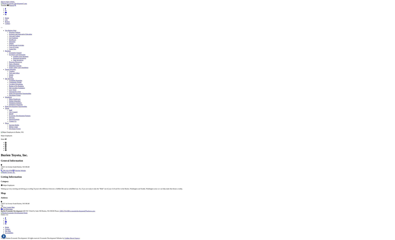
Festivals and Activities (16, 45)
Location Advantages (16, 84)
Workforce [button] (8, 97)
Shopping (12, 42)
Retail (11, 77)
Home (7, 18)
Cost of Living (14, 47)
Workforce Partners (15, 103)
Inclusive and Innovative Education (20, 34)
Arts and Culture (14, 36)
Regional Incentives (19, 58)
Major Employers (14, 99)
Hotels (11, 75)
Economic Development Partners (19, 116)
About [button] (7, 108)
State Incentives (18, 60)
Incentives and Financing (17, 54)
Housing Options (14, 32)
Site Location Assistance (17, 88)
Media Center (13, 127)
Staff (10, 110)
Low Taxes (12, 90)
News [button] (7, 123)
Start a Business (14, 64)
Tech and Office (14, 73)
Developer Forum (15, 95)
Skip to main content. (8, 2)
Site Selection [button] (9, 79)
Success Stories (14, 125)
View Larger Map (9, 207)
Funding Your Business (20, 56)
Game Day (12, 49)
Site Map (8, 231)
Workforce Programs (16, 104)
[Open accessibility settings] (4, 236)
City (6, 20)
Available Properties (15, 80)
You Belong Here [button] (10, 30)
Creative (12, 71)
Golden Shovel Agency (72, 238)
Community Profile (15, 82)
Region (7, 22)
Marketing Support (15, 66)
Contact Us (12, 121)
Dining (11, 43)
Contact (7, 23)
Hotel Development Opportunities (20, 93)
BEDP (11, 114)
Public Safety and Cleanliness (18, 67)
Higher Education (15, 101)
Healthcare (12, 40)
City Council (13, 112)
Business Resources (15, 62)
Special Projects (14, 119)
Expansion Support (15, 53)
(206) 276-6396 (65, 211)
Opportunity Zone (15, 92)
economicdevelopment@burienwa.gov (82, 211)
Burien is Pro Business (16, 86)
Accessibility (9, 233)
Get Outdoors (13, 38)
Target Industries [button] (10, 69)
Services (12, 117)
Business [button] (8, 51)
